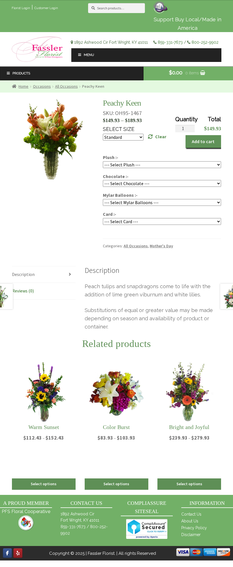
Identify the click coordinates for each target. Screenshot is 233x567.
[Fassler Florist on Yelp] (17, 553)
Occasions (42, 86)
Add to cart (203, 141)
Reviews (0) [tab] (23, 291)
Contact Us (191, 514)
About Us (189, 521)
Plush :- (110, 157)
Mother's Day (161, 245)
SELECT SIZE (118, 129)
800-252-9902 (205, 42)
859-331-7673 (170, 42)
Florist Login (21, 8)
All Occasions (66, 86)
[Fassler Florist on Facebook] (7, 553)
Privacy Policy (194, 528)
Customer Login (46, 8)
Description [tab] (23, 274)
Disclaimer (191, 534)
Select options (44, 483)
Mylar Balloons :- (120, 195)
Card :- (109, 214)
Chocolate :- (115, 176)
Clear (160, 136)
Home (23, 86)
